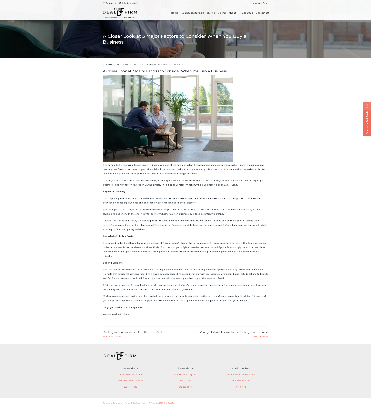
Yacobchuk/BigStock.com (117, 314)
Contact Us (111, 3)
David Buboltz (131, 65)
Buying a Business (162, 65)
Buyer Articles (146, 65)
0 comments (179, 65)
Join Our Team (260, 3)
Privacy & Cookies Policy (135, 403)
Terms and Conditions (112, 403)
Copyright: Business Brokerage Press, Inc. (126, 307)
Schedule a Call (129, 3)
